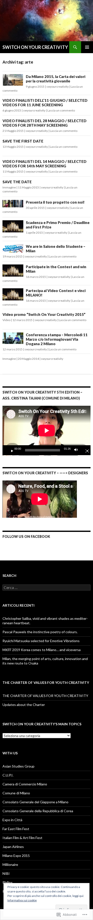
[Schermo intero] (85, 450)
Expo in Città (12, 820)
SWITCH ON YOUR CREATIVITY (35, 47)
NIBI (6, 873)
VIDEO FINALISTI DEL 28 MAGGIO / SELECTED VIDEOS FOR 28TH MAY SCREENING (44, 122)
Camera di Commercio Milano (24, 784)
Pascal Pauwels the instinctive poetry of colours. (40, 632)
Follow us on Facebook (26, 536)
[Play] (10, 450)
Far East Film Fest (15, 829)
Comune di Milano (16, 793)
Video (6, 320)
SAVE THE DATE (17, 182)
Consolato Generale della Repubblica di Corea (37, 811)
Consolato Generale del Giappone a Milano (35, 802)
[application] (46, 430)
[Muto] (77, 450)
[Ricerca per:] (46, 588)
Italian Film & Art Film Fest (22, 838)
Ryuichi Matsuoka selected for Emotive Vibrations (41, 641)
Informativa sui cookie (22, 900)
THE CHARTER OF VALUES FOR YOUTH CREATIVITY (45, 696)
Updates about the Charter (23, 704)
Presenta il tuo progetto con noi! (55, 202)
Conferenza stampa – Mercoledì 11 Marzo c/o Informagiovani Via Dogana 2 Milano (57, 339)
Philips (7, 882)
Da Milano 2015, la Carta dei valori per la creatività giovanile (55, 78)
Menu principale (87, 47)
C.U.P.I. (7, 775)
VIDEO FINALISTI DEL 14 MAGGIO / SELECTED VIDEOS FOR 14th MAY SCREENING (44, 163)
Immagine (9, 187)
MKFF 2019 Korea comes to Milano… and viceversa (41, 650)
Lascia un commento (61, 110)
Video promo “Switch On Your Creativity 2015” (44, 314)
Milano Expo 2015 (16, 855)
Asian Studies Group (18, 766)
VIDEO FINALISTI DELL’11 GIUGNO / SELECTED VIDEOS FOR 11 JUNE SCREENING (45, 102)
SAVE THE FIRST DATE (22, 141)
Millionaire (10, 864)
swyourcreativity (57, 86)
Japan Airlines (13, 847)
